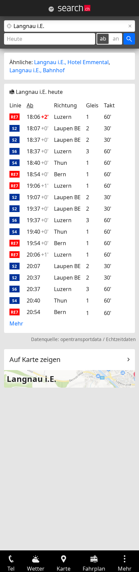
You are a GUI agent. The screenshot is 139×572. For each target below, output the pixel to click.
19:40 (38, 231)
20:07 (33, 266)
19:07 (38, 197)
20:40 (33, 300)
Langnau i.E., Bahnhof (37, 70)
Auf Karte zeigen (34, 359)
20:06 (38, 254)
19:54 (38, 243)
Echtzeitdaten (121, 339)
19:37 (38, 208)
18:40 (38, 162)
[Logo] (74, 8)
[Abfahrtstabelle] (51, 9)
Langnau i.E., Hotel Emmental (71, 62)
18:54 (38, 174)
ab (103, 38)
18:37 (38, 140)
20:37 (33, 277)
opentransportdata (81, 339)
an (116, 38)
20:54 (33, 312)
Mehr (16, 323)
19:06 (38, 185)
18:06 (38, 117)
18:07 (38, 128)
